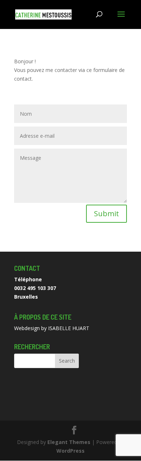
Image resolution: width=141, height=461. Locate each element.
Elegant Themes (68, 442)
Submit (106, 213)
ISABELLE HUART (68, 328)
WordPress (70, 450)
